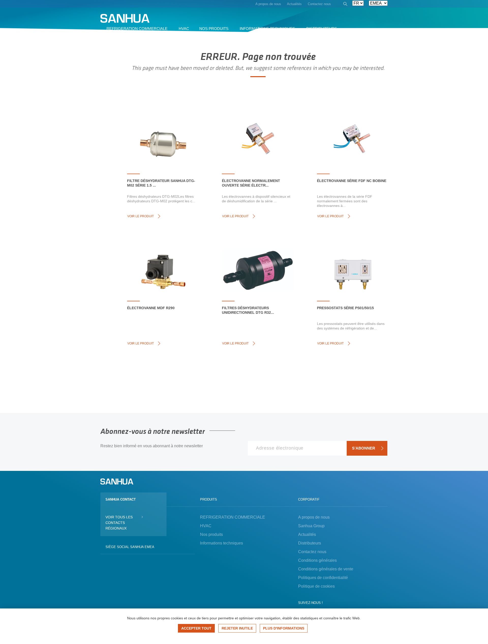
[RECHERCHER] (344, 4)
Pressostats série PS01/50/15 (345, 308)
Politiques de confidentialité (323, 577)
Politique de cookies (316, 586)
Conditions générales (317, 560)
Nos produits (211, 534)
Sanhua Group (311, 526)
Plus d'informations (283, 628)
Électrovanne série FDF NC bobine (351, 181)
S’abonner (363, 448)
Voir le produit (140, 216)
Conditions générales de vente (325, 569)
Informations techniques (221, 543)
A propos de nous (314, 517)
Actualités (307, 534)
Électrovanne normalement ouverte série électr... (251, 183)
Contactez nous (312, 552)
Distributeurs (309, 543)
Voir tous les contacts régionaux (119, 522)
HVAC (205, 526)
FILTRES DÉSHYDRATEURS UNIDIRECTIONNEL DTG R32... (248, 310)
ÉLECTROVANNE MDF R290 (151, 308)
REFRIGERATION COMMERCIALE (232, 517)
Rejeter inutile (237, 628)
